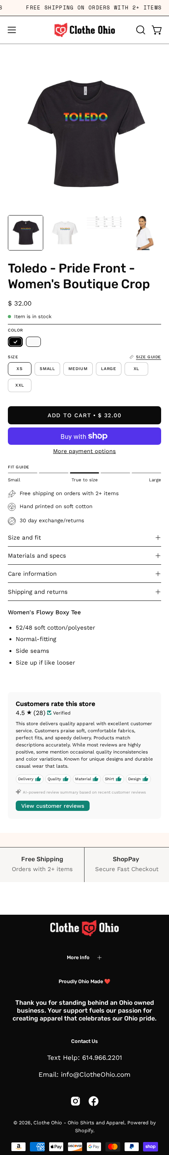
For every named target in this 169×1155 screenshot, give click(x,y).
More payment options (84, 451)
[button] (139, 29)
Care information (32, 573)
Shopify (84, 1130)
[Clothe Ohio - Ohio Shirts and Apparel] (84, 30)
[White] (33, 342)
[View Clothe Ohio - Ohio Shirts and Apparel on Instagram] (75, 1101)
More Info (78, 957)
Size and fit (24, 537)
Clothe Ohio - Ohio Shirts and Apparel (79, 1123)
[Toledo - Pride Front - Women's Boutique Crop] (25, 233)
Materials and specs (37, 555)
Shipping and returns (38, 591)
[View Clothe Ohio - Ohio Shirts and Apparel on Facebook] (93, 1101)
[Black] (15, 342)
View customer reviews (52, 806)
